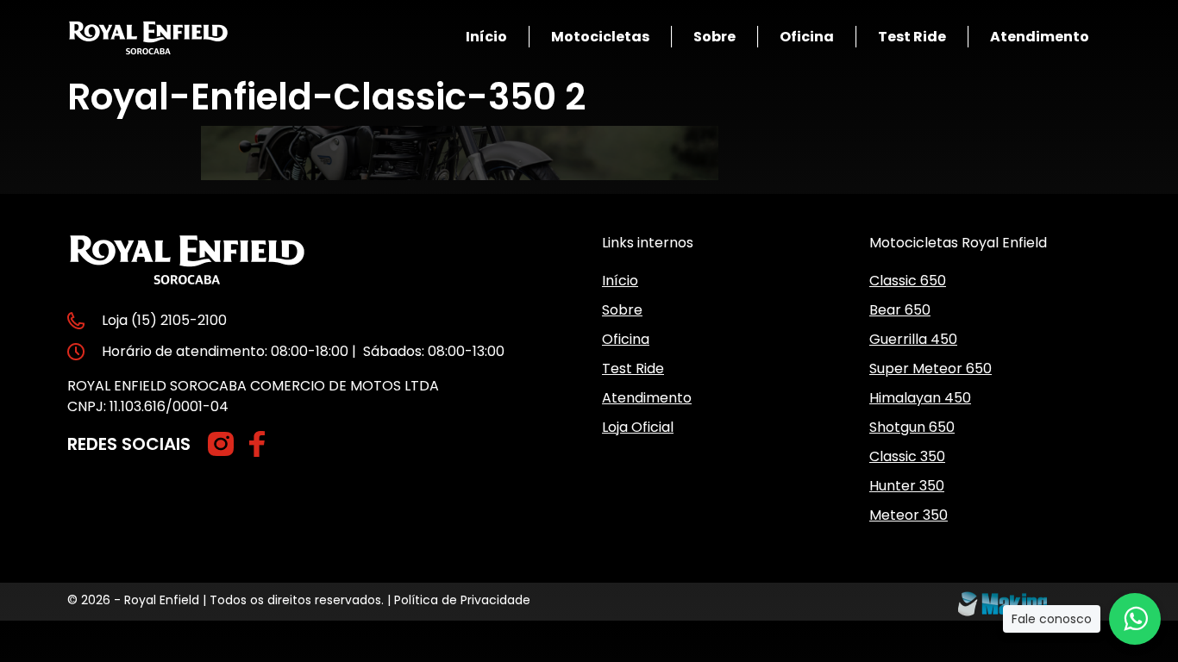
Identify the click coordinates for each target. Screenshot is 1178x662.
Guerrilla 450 (913, 339)
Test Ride (912, 37)
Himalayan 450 (920, 398)
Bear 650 (899, 310)
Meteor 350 (908, 515)
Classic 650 (907, 280)
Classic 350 (907, 456)
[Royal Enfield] (148, 37)
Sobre (714, 37)
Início (486, 37)
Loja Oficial (638, 427)
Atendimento (1039, 37)
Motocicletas (600, 37)
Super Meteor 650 (930, 368)
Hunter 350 (906, 486)
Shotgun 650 (912, 427)
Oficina (807, 37)
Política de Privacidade (462, 600)
